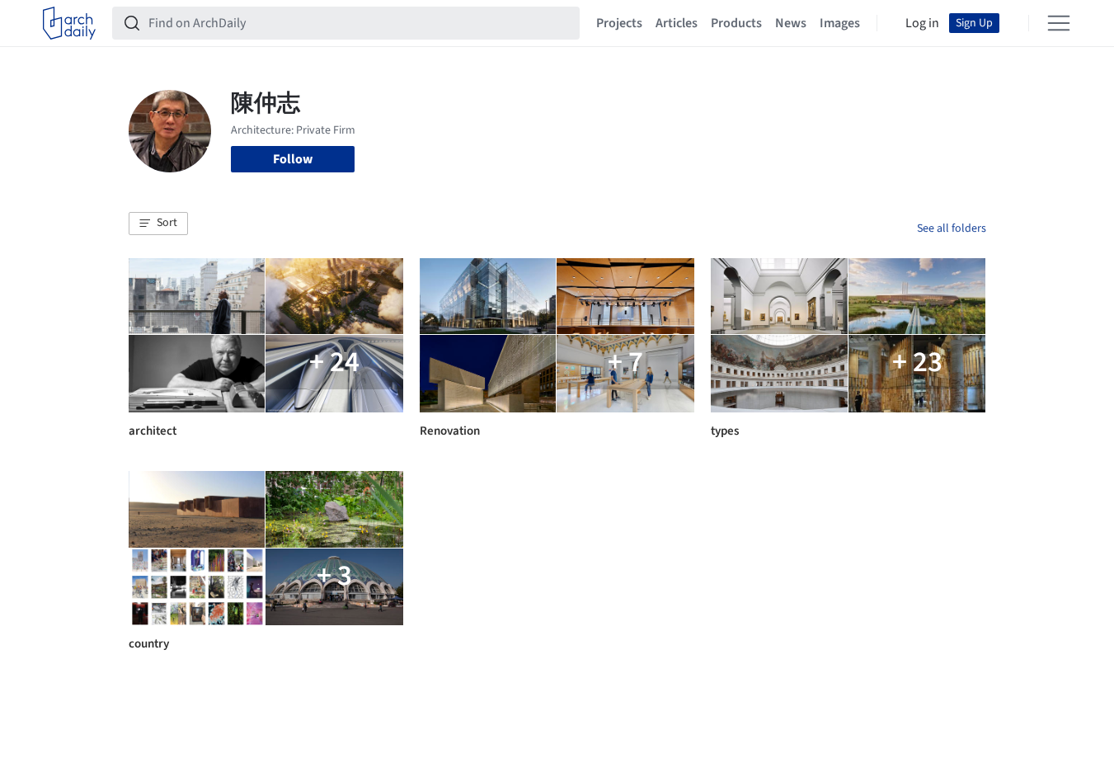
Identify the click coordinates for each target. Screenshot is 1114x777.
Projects (619, 23)
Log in (922, 23)
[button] (158, 223)
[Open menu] (1059, 23)
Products (736, 23)
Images (840, 23)
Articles (677, 23)
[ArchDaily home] (69, 23)
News (790, 23)
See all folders (951, 228)
